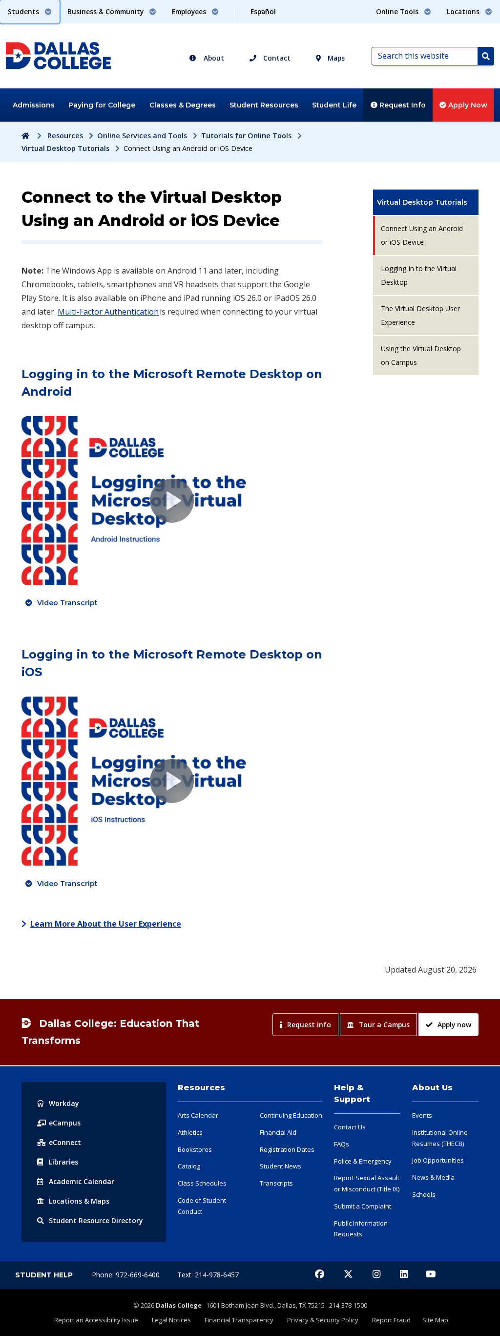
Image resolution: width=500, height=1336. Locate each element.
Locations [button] (464, 11)
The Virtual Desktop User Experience (420, 315)
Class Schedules (202, 1183)
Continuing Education (291, 1115)
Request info (309, 1024)
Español (263, 11)
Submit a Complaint (362, 1206)
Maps (335, 58)
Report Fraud (391, 1319)
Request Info (401, 105)
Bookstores (195, 1149)
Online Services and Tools (142, 135)
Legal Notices (171, 1319)
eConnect (65, 1142)
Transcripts (276, 1183)
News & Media (433, 1177)
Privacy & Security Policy (322, 1319)
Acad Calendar (81, 1181)
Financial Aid (278, 1132)
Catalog (189, 1166)
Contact (276, 58)
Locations (79, 1201)
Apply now (454, 1024)
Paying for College (101, 105)
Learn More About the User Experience (105, 923)
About (213, 58)
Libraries (63, 1161)
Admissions (34, 105)
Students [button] (24, 11)
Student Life (334, 105)
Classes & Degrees (182, 105)
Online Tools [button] (398, 11)
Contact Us (350, 1127)
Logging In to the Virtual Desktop (419, 275)
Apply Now (466, 105)
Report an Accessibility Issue (96, 1319)
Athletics (190, 1132)
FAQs (341, 1144)
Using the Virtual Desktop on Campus (421, 355)
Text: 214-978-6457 (208, 1274)
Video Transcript (67, 602)
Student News (280, 1166)
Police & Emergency (363, 1161)
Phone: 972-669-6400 (127, 1274)
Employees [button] (190, 11)
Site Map (435, 1319)
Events (422, 1115)
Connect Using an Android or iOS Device (422, 235)
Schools (424, 1194)
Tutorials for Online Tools (246, 135)
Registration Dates (287, 1149)
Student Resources (263, 105)
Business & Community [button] (106, 11)
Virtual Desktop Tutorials (65, 148)
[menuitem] (426, 202)
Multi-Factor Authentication (108, 311)
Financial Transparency (239, 1319)
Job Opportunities (438, 1160)
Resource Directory (96, 1220)
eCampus (65, 1122)
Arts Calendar (198, 1115)
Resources (65, 135)
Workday (64, 1103)
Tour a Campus (384, 1024)
